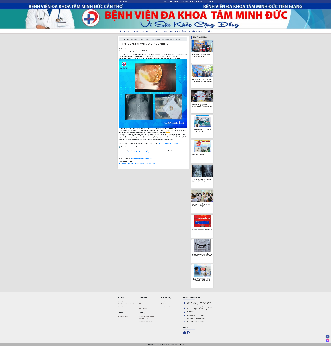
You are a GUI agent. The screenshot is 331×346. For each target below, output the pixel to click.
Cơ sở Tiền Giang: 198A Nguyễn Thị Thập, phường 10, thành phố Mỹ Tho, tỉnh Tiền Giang (200, 308)
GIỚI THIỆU (126, 31)
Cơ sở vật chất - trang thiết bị (126, 303)
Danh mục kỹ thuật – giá (182, 31)
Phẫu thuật (144, 308)
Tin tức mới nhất (123, 316)
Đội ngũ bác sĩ (122, 306)
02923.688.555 (123, 1)
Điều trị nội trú (144, 306)
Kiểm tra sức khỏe (197, 31)
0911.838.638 (200, 315)
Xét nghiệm (166, 303)
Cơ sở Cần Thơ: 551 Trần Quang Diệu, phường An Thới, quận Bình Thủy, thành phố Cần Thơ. (188, 1)
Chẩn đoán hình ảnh (168, 301)
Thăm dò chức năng (168, 306)
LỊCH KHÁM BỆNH (168, 31)
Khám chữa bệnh (145, 301)
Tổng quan (122, 301)
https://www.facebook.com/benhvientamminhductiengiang (135, 152)
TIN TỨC (136, 31)
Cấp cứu (143, 303)
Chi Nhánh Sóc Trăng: (192, 312)
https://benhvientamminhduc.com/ (196, 321)
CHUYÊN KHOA (144, 31)
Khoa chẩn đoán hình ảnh (141, 39)
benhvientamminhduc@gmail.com (196, 318)
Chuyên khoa (127, 39)
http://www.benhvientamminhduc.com (168, 143)
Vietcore (181, 344)
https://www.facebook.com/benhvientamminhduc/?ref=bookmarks (165, 155)
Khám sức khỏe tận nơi (147, 321)
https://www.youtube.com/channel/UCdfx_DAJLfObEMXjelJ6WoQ (137, 163)
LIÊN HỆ (210, 31)
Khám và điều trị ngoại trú (147, 316)
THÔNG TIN (156, 31)
